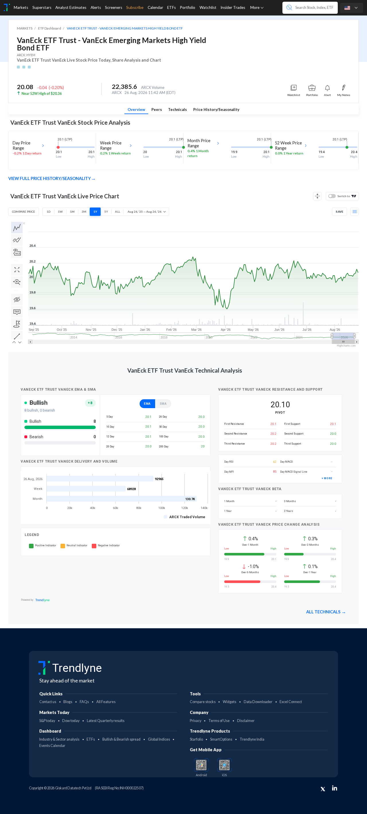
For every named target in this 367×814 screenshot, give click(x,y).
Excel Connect (291, 702)
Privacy (195, 721)
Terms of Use (219, 721)
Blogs (67, 702)
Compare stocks (203, 702)
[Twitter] (323, 789)
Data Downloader (258, 702)
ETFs (91, 739)
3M (84, 211)
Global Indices (159, 739)
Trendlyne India (252, 739)
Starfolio (196, 739)
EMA (147, 403)
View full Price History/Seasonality (49, 178)
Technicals (177, 109)
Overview (136, 109)
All (117, 211)
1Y (95, 211)
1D (49, 211)
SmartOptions (221, 739)
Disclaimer (246, 721)
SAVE (339, 211)
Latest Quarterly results (105, 721)
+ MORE (327, 478)
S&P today (47, 721)
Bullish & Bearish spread (121, 739)
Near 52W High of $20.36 (42, 93)
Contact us (47, 702)
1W (60, 211)
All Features (106, 702)
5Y (106, 211)
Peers (156, 109)
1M (72, 211)
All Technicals (323, 611)
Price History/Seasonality (216, 109)
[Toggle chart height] (317, 196)
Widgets (229, 702)
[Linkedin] (334, 787)
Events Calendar (52, 745)
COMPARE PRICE (23, 211)
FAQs (84, 702)
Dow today (70, 721)
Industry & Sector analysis (59, 739)
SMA (163, 403)
